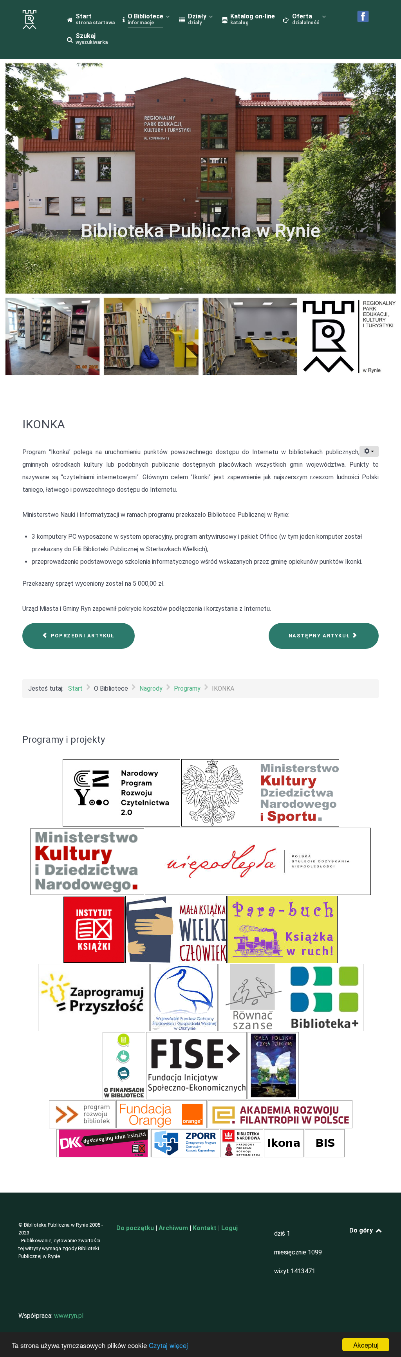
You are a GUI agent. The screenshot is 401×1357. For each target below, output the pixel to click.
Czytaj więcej (168, 1345)
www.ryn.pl (68, 1315)
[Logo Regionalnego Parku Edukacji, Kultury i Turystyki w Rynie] (33, 19)
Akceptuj (366, 1345)
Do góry (361, 1230)
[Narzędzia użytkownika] (369, 451)
